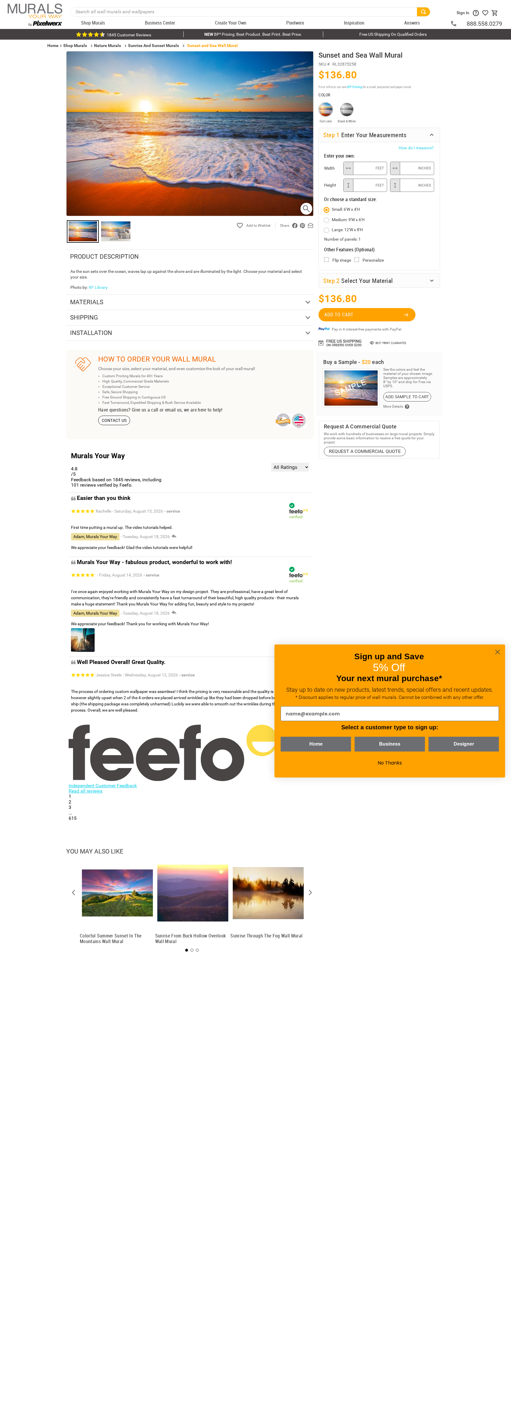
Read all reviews (85, 791)
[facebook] (294, 225)
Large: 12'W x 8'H (347, 229)
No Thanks (390, 762)
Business (389, 743)
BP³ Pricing (354, 87)
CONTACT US (114, 420)
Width (329, 168)
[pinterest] (302, 225)
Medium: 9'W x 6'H (348, 219)
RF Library (98, 287)
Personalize (373, 260)
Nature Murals (107, 45)
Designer (464, 743)
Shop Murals (75, 45)
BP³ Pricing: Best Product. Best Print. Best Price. (253, 34)
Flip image (341, 260)
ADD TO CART (338, 314)
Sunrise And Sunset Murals (153, 45)
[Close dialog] (497, 652)
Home (316, 743)
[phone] (458, 23)
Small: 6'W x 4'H (346, 209)
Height (330, 185)
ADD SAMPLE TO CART (407, 396)
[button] (73, 892)
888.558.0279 (484, 23)
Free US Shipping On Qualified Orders (393, 34)
